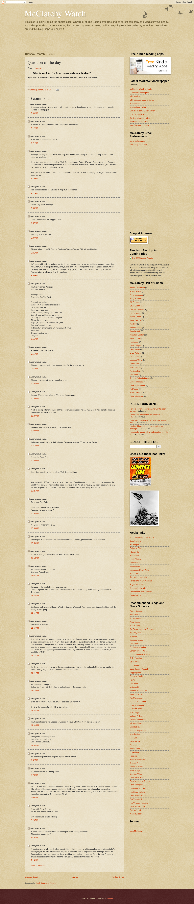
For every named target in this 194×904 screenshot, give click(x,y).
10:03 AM (35, 384)
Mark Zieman (135, 367)
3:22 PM (34, 798)
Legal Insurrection (137, 705)
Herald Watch (135, 559)
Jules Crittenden (136, 694)
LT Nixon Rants (136, 709)
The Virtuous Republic (139, 803)
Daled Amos (135, 662)
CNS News (134, 644)
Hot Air (132, 680)
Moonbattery (135, 727)
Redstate (133, 756)
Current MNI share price (139, 93)
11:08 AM (35, 575)
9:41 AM (34, 253)
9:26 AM (34, 178)
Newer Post (31, 877)
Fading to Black (136, 548)
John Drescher (136, 328)
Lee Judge (134, 342)
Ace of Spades (136, 611)
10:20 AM (35, 461)
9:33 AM (34, 208)
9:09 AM (34, 113)
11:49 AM (35, 690)
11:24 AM (35, 673)
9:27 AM (34, 193)
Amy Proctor (135, 615)
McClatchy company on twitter (142, 111)
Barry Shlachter (136, 298)
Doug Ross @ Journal (139, 669)
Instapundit (134, 687)
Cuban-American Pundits (140, 654)
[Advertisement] (151, 168)
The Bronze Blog (136, 778)
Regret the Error (136, 584)
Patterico (133, 745)
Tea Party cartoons (137, 385)
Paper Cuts (134, 573)
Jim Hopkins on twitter (139, 122)
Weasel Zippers (136, 814)
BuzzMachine (135, 541)
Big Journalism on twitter (140, 118)
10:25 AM (35, 491)
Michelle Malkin (136, 723)
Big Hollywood (135, 633)
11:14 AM (35, 613)
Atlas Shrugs (135, 622)
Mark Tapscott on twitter (140, 125)
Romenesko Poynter (138, 588)
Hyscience (134, 683)
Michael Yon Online (138, 720)
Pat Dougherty (135, 371)
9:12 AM (34, 128)
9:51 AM (34, 339)
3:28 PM (34, 820)
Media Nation (135, 563)
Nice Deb (133, 738)
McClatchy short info (138, 144)
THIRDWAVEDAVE (138, 807)
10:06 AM (35, 398)
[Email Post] (57, 89)
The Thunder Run (137, 799)
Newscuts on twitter (138, 107)
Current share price (137, 141)
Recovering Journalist (138, 577)
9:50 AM (34, 275)
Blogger (110, 898)
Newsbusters (135, 566)
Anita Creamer (135, 291)
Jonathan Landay (137, 335)
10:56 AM (35, 543)
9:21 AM (34, 143)
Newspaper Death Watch (140, 570)
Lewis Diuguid (135, 346)
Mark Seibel (134, 364)
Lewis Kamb (135, 349)
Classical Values (136, 640)
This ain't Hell (135, 810)
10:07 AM (35, 416)
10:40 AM (35, 528)
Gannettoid (134, 555)
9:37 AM (34, 223)
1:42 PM (34, 760)
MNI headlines (135, 96)
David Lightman (136, 306)
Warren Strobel (136, 393)
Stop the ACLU (136, 774)
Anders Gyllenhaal (137, 288)
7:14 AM (34, 860)
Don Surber (134, 665)
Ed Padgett (134, 545)
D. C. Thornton (136, 658)
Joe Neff (133, 324)
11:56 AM (35, 710)
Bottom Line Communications (142, 537)
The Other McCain (137, 788)
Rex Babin (134, 375)
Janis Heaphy (135, 320)
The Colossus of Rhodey (140, 781)
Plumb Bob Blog (136, 749)
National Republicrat (138, 730)
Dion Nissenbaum (137, 309)
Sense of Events (136, 767)
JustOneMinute (136, 698)
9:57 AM (34, 369)
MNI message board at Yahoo (142, 100)
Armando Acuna (136, 295)
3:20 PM (34, 775)
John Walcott (135, 331)
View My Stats (136, 831)
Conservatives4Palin (138, 651)
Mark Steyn (134, 712)
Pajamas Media (136, 741)
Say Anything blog (137, 759)
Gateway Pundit (136, 676)
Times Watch (135, 595)
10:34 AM (35, 513)
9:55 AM (34, 354)
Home (74, 877)
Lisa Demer (134, 356)
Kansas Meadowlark (138, 701)
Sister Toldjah (135, 770)
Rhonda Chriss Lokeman (140, 378)
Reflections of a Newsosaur (141, 581)
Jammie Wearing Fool (139, 691)
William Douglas (136, 396)
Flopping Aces (135, 673)
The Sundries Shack (138, 796)
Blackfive (133, 636)
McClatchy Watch (55, 13)
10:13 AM (35, 446)
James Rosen (135, 317)
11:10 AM (35, 595)
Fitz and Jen (135, 552)
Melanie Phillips (136, 716)
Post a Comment (38, 866)
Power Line (134, 752)
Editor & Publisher (137, 114)
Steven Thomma (136, 382)
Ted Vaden (134, 389)
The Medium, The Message (141, 592)
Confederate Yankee (138, 647)
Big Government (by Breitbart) (142, 629)
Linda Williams (136, 353)
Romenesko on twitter (139, 103)
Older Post (118, 877)
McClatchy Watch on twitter (141, 89)
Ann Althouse (135, 618)
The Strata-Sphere (137, 792)
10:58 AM (35, 558)
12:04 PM (35, 745)
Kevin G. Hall (135, 338)
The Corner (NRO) (137, 785)
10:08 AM (35, 431)
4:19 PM (34, 838)
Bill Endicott (135, 302)
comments (37, 68)
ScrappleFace (135, 763)
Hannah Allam (135, 313)
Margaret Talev (136, 360)
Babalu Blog (135, 625)
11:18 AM (35, 628)
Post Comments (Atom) (46, 883)
